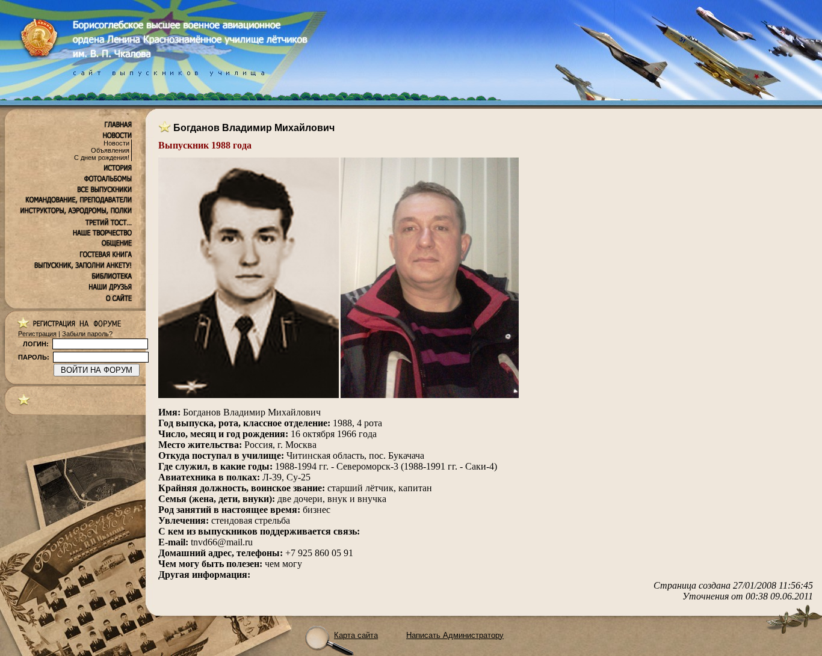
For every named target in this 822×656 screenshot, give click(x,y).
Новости (116, 143)
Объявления (110, 150)
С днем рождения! (101, 157)
